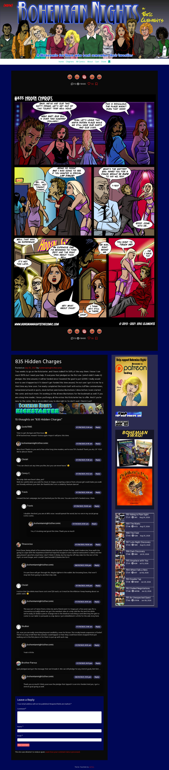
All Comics (80, 62)
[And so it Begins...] (69, 77)
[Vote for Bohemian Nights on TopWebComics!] (128, 414)
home (61, 62)
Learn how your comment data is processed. (62, 752)
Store (103, 62)
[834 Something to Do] (77, 77)
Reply (98, 427)
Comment (21, 709)
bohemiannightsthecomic (50, 368)
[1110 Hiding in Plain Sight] (99, 77)
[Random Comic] (84, 77)
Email (19, 736)
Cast (97, 62)
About (90, 62)
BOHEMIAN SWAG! (134, 434)
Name (19, 727)
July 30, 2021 (30, 368)
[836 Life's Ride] (92, 77)
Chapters (70, 62)
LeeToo (91, 767)
